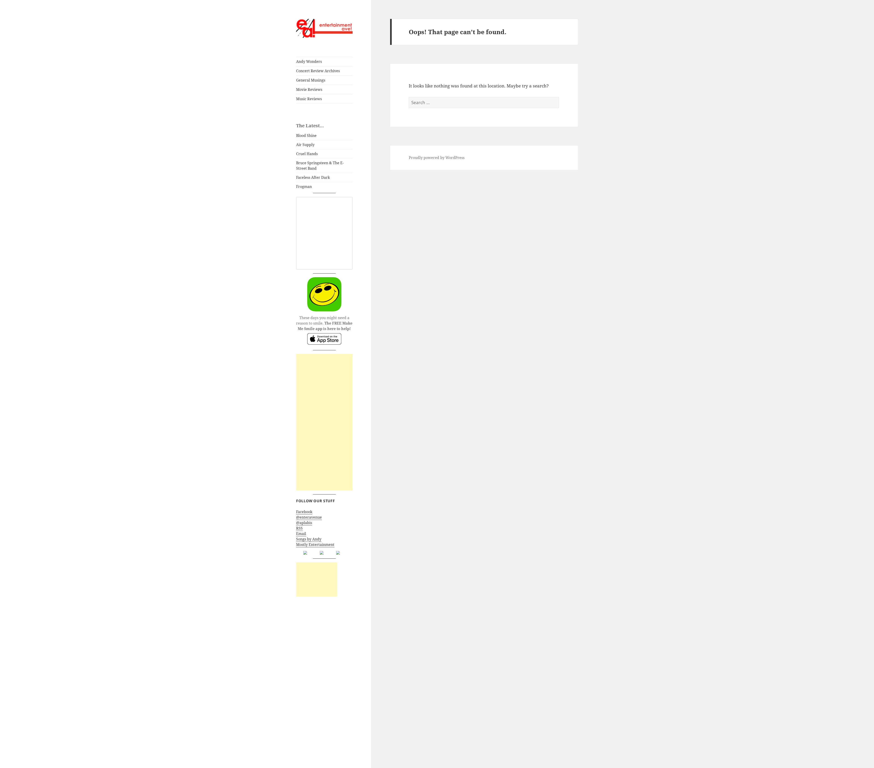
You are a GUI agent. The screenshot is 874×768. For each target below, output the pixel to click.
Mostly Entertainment (315, 544)
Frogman (304, 186)
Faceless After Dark (313, 177)
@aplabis (304, 522)
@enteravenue (309, 517)
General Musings (310, 80)
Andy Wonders (309, 61)
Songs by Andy (308, 539)
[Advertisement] (324, 422)
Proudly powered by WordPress (437, 157)
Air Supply (305, 144)
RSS (299, 528)
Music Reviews (309, 98)
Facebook (304, 511)
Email (301, 533)
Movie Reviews (309, 89)
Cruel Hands (307, 153)
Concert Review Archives (318, 70)
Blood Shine (306, 135)
